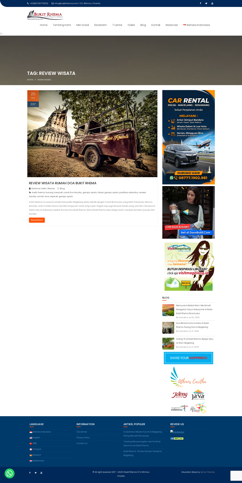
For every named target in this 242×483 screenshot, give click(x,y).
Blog (143, 25)
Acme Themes (208, 472)
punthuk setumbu (128, 192)
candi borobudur (72, 192)
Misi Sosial (82, 25)
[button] (9, 473)
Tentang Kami (62, 25)
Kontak (155, 25)
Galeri (131, 25)
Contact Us (82, 443)
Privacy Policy (83, 437)
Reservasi (172, 25)
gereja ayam (90, 192)
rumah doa (43, 196)
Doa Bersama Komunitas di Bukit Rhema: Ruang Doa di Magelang (192, 325)
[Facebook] (200, 3)
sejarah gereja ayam (61, 196)
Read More (37, 220)
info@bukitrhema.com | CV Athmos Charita (77, 3)
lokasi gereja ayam (108, 192)
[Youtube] (212, 3)
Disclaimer (82, 431)
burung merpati (54, 192)
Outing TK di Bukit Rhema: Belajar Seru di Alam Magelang (194, 341)
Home (44, 25)
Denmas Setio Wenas (43, 188)
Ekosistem (100, 25)
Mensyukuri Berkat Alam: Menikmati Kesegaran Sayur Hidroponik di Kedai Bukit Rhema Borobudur (194, 309)
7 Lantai (117, 25)
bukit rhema (38, 192)
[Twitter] (206, 3)
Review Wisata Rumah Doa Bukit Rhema (62, 183)
